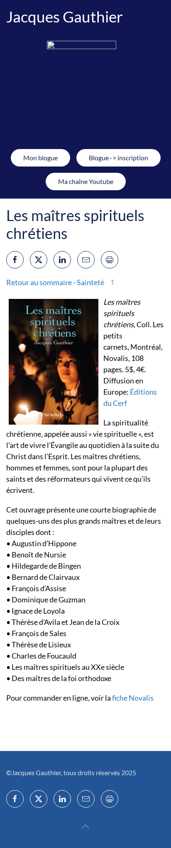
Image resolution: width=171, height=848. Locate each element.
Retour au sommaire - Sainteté (55, 282)
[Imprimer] (109, 260)
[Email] (86, 260)
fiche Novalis (133, 697)
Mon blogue (40, 158)
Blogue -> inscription (118, 158)
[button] (85, 826)
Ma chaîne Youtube (85, 181)
